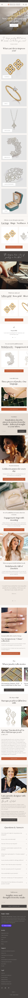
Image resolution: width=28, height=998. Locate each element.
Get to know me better (9, 819)
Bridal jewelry (7, 347)
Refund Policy (4, 979)
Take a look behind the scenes (14, 689)
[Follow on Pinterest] (8, 988)
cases (5, 211)
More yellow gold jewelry (14, 319)
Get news (21, 431)
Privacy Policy (4, 977)
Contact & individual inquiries (8, 951)
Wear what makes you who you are (14, 479)
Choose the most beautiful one (14, 529)
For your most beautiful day (14, 370)
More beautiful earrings (14, 247)
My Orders (3, 963)
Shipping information (6, 981)
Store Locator (4, 941)
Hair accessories (9, 184)
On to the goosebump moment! (14, 578)
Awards (3, 957)
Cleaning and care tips (6, 961)
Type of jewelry (4, 935)
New (2, 939)
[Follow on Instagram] (5, 988)
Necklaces (7, 130)
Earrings (6, 76)
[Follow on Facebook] (2, 988)
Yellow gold (6, 296)
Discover (14, 24)
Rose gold (17, 296)
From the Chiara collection (10, 653)
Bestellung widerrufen (6, 983)
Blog (2, 943)
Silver (25, 296)
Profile (2, 966)
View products (14, 409)
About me (3, 953)
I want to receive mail (14, 906)
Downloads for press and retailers (9, 959)
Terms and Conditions (6, 975)
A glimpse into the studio (7, 955)
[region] (14, 21)
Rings (5, 103)
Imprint (3, 973)
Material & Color (5, 933)
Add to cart (14, 758)
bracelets (7, 157)
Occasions (3, 937)
